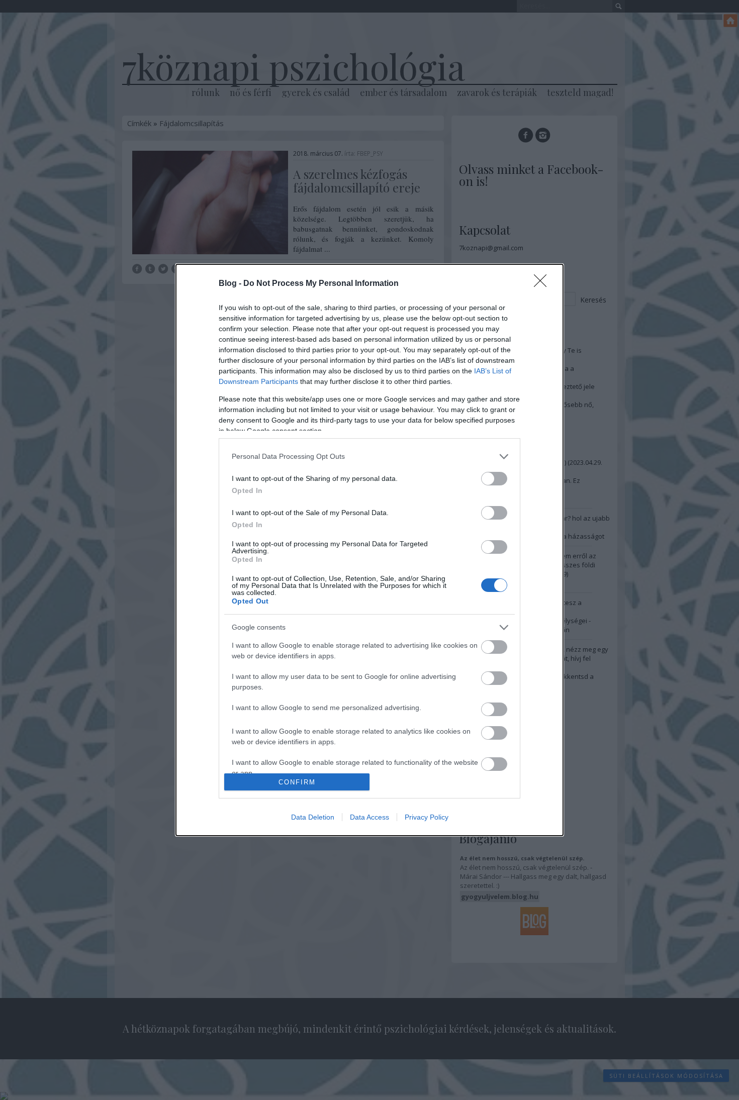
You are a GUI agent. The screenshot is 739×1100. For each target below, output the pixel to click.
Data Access (369, 817)
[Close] (543, 283)
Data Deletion (312, 817)
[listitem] (369, 456)
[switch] (494, 478)
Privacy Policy (426, 817)
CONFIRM (297, 782)
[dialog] (369, 550)
